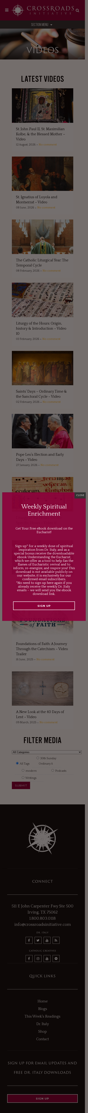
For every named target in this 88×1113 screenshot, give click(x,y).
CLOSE (80, 495)
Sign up (44, 605)
